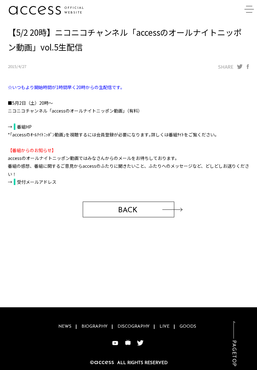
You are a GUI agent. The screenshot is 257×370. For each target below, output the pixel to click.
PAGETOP (233, 353)
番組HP (24, 127)
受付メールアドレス (36, 182)
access (35, 9)
